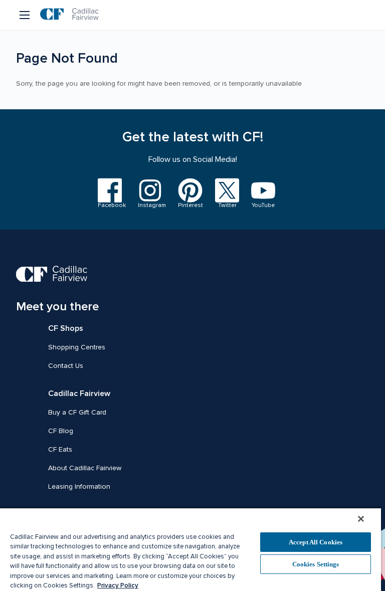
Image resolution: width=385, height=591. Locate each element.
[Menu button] (25, 15)
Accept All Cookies (315, 542)
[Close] (361, 519)
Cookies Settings (315, 564)
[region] (190, 549)
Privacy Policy (117, 585)
